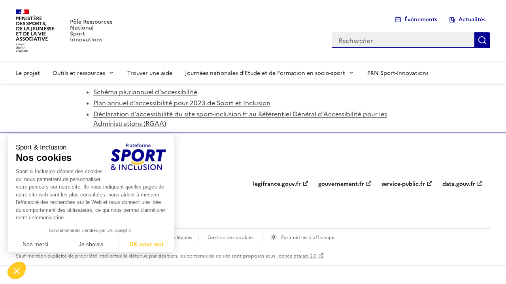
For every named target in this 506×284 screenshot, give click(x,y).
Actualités (472, 19)
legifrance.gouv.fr (277, 184)
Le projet (28, 73)
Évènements (420, 19)
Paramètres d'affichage (307, 237)
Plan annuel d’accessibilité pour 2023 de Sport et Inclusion (181, 102)
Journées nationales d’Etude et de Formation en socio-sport (265, 73)
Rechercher (482, 40)
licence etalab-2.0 (296, 255)
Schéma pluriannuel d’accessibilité (145, 91)
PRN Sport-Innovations (398, 73)
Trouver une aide (149, 73)
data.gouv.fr (458, 184)
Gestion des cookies (230, 237)
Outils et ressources (79, 73)
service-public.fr (403, 184)
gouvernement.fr (341, 184)
